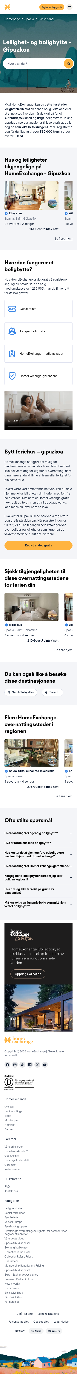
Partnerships (11, 1301)
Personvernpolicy (18, 1321)
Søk (68, 63)
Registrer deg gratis (51, 7)
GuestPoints (11, 1155)
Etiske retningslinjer (49, 1313)
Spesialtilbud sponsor (17, 1243)
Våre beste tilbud (14, 1238)
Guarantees (11, 1261)
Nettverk (9, 1124)
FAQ (7, 1186)
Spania (29, 19)
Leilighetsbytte (13, 1208)
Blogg (7, 1115)
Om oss (9, 1106)
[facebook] (7, 1065)
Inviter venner (12, 1169)
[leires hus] (31, 618)
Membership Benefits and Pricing (24, 1265)
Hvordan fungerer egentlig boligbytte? (31, 833)
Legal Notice (61, 1321)
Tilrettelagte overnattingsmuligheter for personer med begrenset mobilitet (35, 1232)
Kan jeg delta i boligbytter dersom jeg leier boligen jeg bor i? (33, 877)
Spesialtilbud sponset (17, 1270)
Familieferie (11, 1217)
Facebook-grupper (15, 1226)
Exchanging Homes (16, 1247)
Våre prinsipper (13, 1146)
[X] (37, 1065)
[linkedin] (30, 1065)
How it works (12, 1283)
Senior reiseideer (14, 1212)
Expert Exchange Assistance (21, 1274)
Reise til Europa (13, 1221)
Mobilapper (11, 1120)
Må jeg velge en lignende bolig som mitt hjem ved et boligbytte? (35, 904)
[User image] (52, 203)
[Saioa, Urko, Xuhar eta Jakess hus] (31, 764)
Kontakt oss (11, 1191)
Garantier (10, 1164)
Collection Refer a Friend (18, 1256)
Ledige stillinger (13, 1111)
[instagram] (15, 1065)
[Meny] (70, 7)
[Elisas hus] (31, 206)
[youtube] (45, 1065)
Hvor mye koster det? (16, 1160)
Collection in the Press (17, 1252)
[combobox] (38, 63)
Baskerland (46, 19)
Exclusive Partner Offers (18, 1279)
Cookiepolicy (41, 1321)
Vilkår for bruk (25, 1313)
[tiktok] (22, 1065)
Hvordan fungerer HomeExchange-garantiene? (37, 866)
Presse (8, 1129)
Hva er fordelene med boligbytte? (27, 843)
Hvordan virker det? (16, 1151)
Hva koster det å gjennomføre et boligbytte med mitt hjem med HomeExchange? (34, 854)
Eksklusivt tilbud (13, 1292)
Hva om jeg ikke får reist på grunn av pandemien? (29, 891)
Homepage (12, 19)
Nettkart (19, 1330)
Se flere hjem (64, 238)
